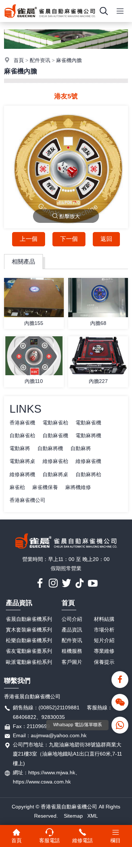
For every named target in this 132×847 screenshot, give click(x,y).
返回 (106, 239)
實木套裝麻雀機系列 (29, 630)
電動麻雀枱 (55, 423)
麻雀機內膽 (69, 60)
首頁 (19, 60)
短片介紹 (104, 640)
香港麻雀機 (22, 423)
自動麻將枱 (88, 474)
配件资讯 (40, 60)
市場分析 (104, 630)
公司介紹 (72, 619)
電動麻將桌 (22, 461)
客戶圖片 (72, 662)
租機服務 (72, 651)
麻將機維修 (78, 487)
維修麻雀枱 (55, 461)
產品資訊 (19, 603)
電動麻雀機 (88, 423)
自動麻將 (80, 448)
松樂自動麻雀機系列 (29, 640)
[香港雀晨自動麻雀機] (50, 20)
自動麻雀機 (55, 435)
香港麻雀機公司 (27, 500)
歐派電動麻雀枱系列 (29, 662)
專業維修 (104, 651)
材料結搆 (104, 619)
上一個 (28, 239)
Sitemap (73, 816)
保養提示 (104, 662)
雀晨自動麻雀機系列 (29, 619)
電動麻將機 (88, 435)
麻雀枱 (17, 487)
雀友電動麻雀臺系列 (29, 651)
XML (92, 816)
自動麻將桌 (55, 474)
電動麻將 (20, 448)
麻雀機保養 (45, 487)
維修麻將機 (22, 474)
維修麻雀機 (88, 461)
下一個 (69, 239)
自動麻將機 (50, 448)
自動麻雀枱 (22, 435)
